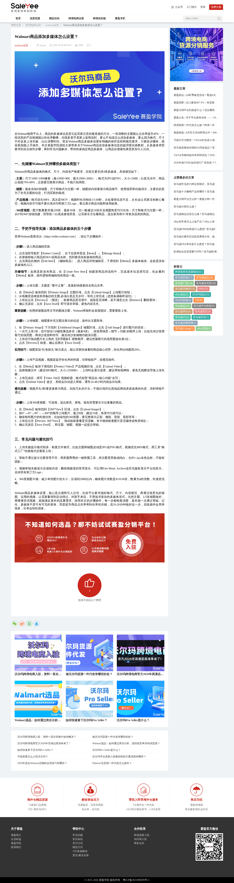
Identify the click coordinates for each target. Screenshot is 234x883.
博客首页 (16, 25)
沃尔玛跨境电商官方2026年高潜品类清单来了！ (44, 743)
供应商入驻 (140, 839)
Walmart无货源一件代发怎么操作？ (112, 763)
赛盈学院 (24, 6)
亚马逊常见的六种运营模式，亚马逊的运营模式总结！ (196, 184)
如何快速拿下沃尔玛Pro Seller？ (35, 750)
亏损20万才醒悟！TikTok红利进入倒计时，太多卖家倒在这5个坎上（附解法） (196, 140)
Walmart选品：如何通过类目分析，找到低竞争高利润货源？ (126, 743)
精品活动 (54, 18)
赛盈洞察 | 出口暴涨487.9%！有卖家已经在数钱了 (196, 102)
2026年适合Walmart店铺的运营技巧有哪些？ (42, 763)
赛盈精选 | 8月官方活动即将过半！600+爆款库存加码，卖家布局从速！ (196, 132)
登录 (202, 7)
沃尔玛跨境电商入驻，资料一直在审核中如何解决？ (46, 736)
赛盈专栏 (120, 18)
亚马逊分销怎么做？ (185, 206)
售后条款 (78, 839)
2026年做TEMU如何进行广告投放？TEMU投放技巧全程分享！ (196, 162)
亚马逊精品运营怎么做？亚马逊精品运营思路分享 (196, 214)
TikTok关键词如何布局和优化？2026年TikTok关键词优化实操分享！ (196, 155)
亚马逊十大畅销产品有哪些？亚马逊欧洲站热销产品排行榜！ (196, 191)
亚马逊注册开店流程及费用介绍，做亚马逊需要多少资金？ (196, 236)
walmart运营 (52, 25)
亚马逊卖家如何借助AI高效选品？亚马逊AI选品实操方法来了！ (196, 147)
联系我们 (16, 847)
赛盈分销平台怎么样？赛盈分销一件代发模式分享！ (196, 199)
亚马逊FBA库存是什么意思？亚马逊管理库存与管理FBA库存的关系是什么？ (196, 244)
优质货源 (35, 18)
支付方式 (78, 843)
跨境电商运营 (76, 18)
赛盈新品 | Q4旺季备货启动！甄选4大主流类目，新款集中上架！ (196, 95)
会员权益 (16, 839)
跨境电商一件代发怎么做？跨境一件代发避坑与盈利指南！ (196, 125)
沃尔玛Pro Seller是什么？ (106, 750)
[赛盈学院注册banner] (196, 54)
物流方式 (78, 847)
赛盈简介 (16, 835)
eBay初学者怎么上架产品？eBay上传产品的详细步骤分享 (196, 221)
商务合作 (139, 843)
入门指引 (191, 7)
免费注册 (216, 7)
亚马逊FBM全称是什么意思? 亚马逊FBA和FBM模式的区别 (196, 229)
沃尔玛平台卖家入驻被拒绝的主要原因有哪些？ (119, 756)
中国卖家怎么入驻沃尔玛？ (32, 756)
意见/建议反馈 (81, 855)
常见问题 (78, 835)
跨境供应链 (99, 18)
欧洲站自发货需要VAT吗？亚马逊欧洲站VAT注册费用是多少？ (196, 251)
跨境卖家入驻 (141, 835)
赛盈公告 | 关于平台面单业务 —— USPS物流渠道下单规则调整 (196, 117)
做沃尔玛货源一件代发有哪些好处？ (112, 736)
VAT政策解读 (80, 851)
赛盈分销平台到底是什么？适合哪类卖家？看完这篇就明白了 (196, 110)
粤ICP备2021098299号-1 (136, 880)
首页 (18, 18)
